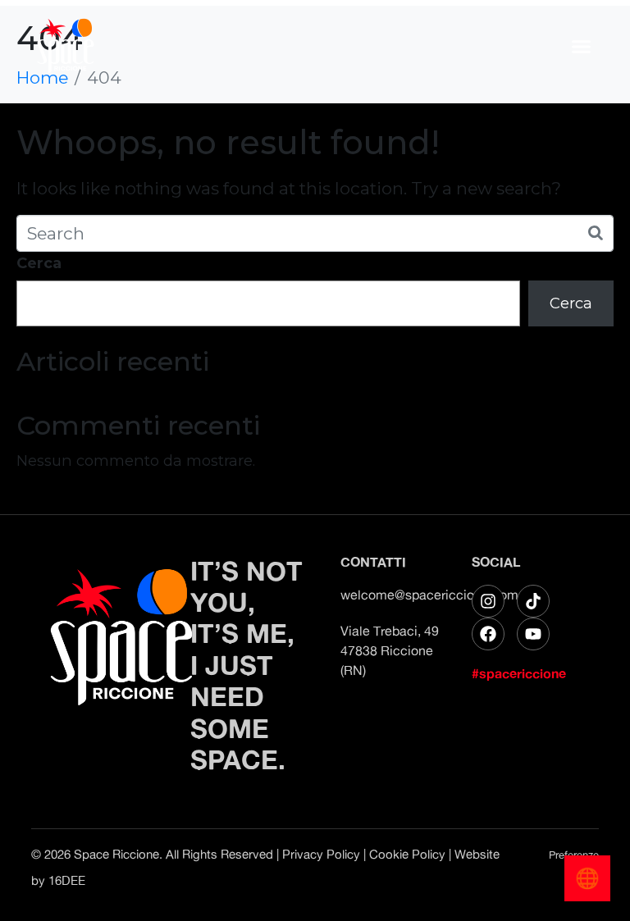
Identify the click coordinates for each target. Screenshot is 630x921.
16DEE (66, 880)
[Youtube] (533, 634)
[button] (581, 46)
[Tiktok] (533, 601)
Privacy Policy (321, 854)
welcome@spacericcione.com (429, 594)
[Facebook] (488, 634)
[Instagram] (488, 601)
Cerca (39, 262)
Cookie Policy (407, 854)
